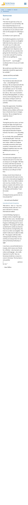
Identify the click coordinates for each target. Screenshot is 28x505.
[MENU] (25, 4)
